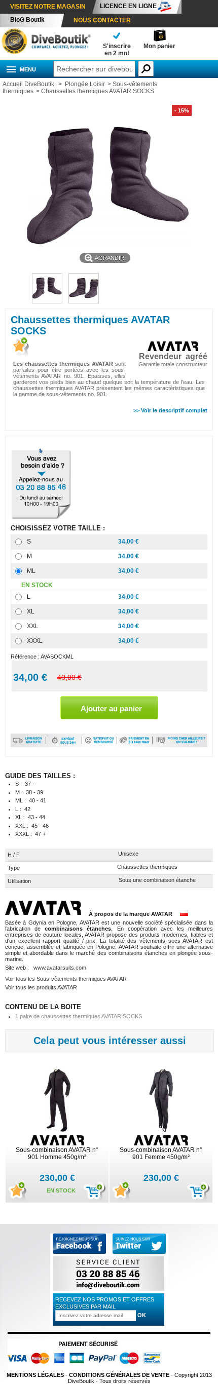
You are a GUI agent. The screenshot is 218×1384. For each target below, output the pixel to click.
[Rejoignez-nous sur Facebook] (79, 1252)
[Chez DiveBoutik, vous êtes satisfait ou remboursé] (99, 745)
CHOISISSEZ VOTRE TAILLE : (59, 528)
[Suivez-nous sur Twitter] (139, 1244)
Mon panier (159, 46)
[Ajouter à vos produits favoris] (20, 347)
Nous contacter (102, 20)
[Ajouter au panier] (94, 1192)
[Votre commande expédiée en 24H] (64, 745)
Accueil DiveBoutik (28, 84)
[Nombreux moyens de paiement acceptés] (87, 1369)
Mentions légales (35, 1375)
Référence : (26, 656)
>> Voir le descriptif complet (170, 410)
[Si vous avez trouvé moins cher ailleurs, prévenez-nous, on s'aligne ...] (180, 745)
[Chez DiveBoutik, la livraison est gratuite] (28, 745)
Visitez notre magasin (48, 6)
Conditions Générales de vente (119, 1375)
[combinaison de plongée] (45, 52)
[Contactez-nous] (108, 1290)
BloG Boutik (27, 19)
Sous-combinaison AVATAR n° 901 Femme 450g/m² (161, 1153)
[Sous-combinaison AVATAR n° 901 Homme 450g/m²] (57, 1101)
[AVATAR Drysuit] (47, 914)
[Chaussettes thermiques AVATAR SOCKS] (47, 301)
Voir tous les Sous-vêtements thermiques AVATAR (66, 979)
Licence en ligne (128, 6)
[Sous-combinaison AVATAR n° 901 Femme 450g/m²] (161, 1101)
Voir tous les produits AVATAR (41, 987)
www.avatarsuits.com (59, 968)
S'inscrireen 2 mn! (117, 50)
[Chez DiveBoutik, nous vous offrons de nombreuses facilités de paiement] (135, 745)
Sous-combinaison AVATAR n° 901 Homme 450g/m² (57, 1153)
